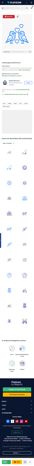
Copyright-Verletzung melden (12, 440)
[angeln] (9, 152)
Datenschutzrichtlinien (11, 438)
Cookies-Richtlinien (25, 438)
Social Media (17, 417)
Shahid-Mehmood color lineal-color (15, 94)
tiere (4, 103)
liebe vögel (6, 106)
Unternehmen (7, 413)
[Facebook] (8, 421)
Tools (4, 405)
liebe (15, 103)
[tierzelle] (24, 167)
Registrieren (17, 432)
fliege (9, 103)
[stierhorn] (24, 321)
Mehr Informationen (24, 70)
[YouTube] (26, 421)
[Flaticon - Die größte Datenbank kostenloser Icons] (14, 3)
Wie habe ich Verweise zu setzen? (12, 76)
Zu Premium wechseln (17, 394)
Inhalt (4, 401)
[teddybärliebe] (9, 290)
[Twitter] (12, 421)
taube (26, 103)
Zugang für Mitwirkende (17, 389)
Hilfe (3, 409)
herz (20, 103)
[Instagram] (21, 421)
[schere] (24, 229)
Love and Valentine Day (22, 89)
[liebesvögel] (24, 290)
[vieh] (9, 198)
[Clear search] (23, 8)
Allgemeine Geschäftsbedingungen (17, 436)
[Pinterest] (17, 421)
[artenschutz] (24, 259)
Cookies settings (27, 440)
